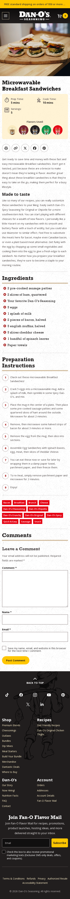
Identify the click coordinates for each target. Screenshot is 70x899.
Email (6, 629)
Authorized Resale (57, 878)
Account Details (45, 795)
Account (45, 779)
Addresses (42, 790)
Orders (41, 785)
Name (7, 612)
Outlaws (6, 735)
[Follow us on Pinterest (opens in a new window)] (63, 695)
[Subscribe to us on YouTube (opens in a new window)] (49, 695)
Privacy (42, 878)
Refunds (31, 878)
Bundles (6, 740)
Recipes (44, 719)
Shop (6, 719)
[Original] (46, 130)
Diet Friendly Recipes (48, 725)
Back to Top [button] (35, 682)
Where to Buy (9, 772)
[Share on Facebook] (35, 148)
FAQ (4, 800)
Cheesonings (9, 730)
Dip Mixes (7, 746)
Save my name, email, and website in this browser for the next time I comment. (37, 649)
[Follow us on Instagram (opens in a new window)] (35, 695)
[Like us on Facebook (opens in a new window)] (21, 695)
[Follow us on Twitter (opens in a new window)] (28, 704)
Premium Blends (11, 725)
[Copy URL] (16, 148)
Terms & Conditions (14, 878)
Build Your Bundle (12, 756)
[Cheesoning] (12, 130)
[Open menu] (5, 16)
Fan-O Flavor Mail (47, 800)
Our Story (7, 785)
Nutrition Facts (10, 795)
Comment (9, 568)
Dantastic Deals (11, 766)
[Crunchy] (35, 130)
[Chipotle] (23, 130)
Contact (6, 806)
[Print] (6, 148)
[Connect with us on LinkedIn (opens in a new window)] (42, 704)
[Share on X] (25, 148)
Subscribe (59, 843)
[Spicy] (58, 130)
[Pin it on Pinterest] (44, 148)
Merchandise (9, 761)
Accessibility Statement (35, 882)
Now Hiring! (8, 790)
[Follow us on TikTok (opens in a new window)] (7, 695)
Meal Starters (9, 751)
